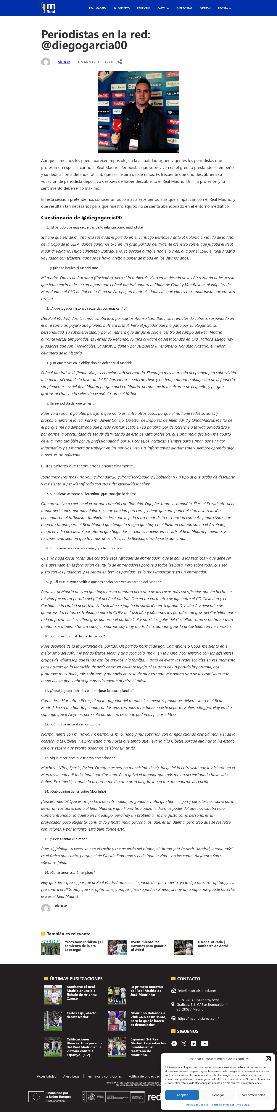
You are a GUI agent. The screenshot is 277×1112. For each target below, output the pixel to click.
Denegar (218, 1095)
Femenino (143, 8)
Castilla (163, 8)
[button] (268, 1058)
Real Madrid (97, 8)
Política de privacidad (222, 1104)
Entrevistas (184, 8)
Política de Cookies (197, 1104)
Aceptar (182, 1095)
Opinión (205, 8)
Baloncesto (121, 8)
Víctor (64, 62)
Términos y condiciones (104, 1076)
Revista (223, 8)
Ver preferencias (253, 1095)
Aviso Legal (243, 1104)
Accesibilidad (46, 1076)
